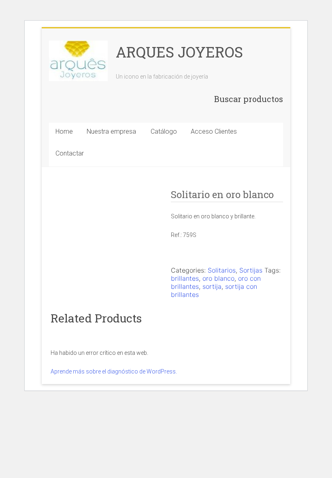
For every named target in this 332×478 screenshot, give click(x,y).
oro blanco (218, 278)
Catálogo (164, 131)
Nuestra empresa (111, 131)
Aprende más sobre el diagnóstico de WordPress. (114, 371)
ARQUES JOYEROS (179, 52)
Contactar (69, 153)
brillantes (185, 278)
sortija (211, 286)
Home (64, 131)
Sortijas (250, 270)
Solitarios (222, 270)
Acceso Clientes (214, 131)
